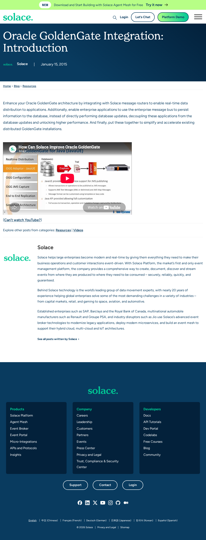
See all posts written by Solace (57, 339)
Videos (78, 230)
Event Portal (18, 435)
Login (124, 17)
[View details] (103, 390)
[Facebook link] (80, 503)
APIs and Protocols (23, 448)
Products (17, 409)
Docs (147, 415)
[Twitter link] (95, 503)
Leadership (84, 422)
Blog (17, 86)
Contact (105, 485)
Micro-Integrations (23, 442)
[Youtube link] (103, 503)
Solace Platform (21, 415)
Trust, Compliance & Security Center (97, 464)
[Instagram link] (110, 503)
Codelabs (150, 435)
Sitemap (124, 527)
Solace (22, 64)
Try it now (154, 5)
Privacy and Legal (89, 455)
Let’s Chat (142, 17)
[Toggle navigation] (198, 16)
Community (152, 455)
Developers (152, 409)
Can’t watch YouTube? (22, 220)
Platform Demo (173, 17)
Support (75, 485)
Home (7, 86)
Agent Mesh (19, 422)
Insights (15, 455)
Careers (82, 415)
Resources (29, 86)
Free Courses (152, 442)
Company (84, 409)
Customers (84, 428)
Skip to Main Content (20, 14)
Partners (82, 435)
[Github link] (118, 503)
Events (81, 442)
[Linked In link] (87, 503)
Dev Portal (150, 428)
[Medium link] (126, 503)
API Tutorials (152, 422)
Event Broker (19, 428)
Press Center (86, 448)
